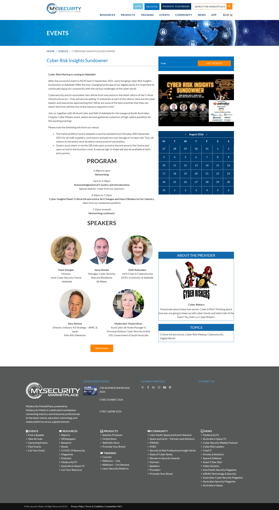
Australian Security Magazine (219, 481)
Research (66, 442)
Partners (154, 462)
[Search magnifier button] (229, 6)
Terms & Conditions (95, 506)
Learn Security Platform (115, 468)
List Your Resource (71, 469)
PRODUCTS (128, 14)
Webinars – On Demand (115, 464)
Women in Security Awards (165, 458)
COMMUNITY (183, 14)
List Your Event (36, 450)
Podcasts (66, 458)
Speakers (155, 465)
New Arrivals (35, 438)
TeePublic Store (110, 442)
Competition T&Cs (113, 506)
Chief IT (207, 450)
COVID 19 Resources (73, 450)
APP (214, 14)
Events (63, 51)
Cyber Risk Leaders (213, 446)
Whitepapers (68, 438)
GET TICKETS (214, 63)
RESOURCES (107, 14)
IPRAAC (154, 442)
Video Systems (211, 465)
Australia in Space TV (73, 465)
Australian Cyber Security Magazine (223, 477)
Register (152, 6)
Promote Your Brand (113, 446)
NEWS (202, 14)
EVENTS (165, 14)
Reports (65, 434)
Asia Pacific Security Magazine (219, 469)
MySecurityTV (69, 462)
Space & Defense (212, 458)
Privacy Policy (77, 506)
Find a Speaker (36, 434)
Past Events (34, 446)
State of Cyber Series (161, 454)
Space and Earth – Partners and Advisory (172, 438)
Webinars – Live (111, 460)
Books (64, 446)
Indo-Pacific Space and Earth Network (171, 434)
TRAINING (147, 14)
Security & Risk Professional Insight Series (173, 450)
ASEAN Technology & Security (219, 473)
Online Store (109, 438)
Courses (107, 456)
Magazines (67, 454)
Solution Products (112, 434)
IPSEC (153, 446)
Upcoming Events (38, 442)
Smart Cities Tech (212, 462)
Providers (155, 469)
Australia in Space (213, 485)
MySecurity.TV (211, 434)
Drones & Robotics (213, 454)
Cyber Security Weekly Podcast (220, 442)
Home (51, 51)
